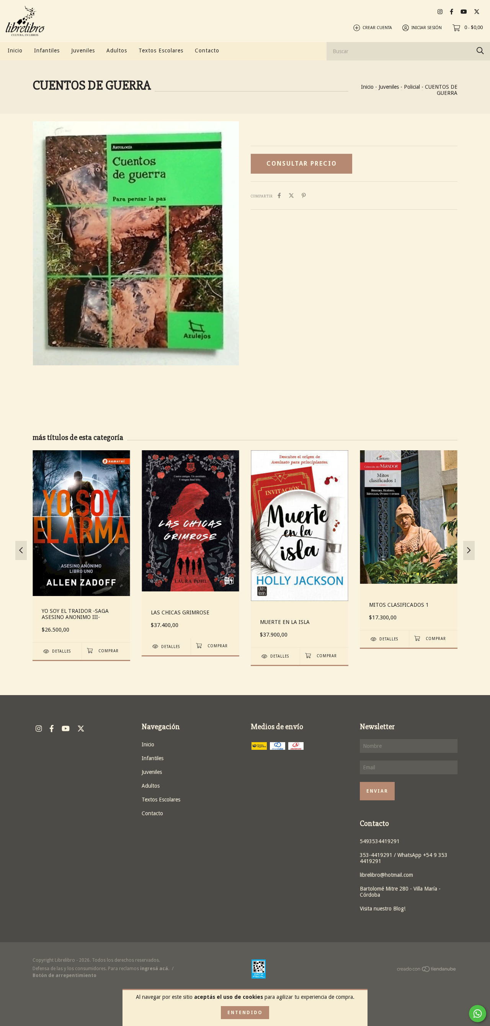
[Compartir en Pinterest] (304, 195)
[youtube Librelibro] (463, 12)
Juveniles (83, 50)
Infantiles (47, 50)
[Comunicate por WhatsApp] (477, 1013)
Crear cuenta (377, 27)
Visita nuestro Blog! (382, 908)
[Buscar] (480, 50)
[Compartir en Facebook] (279, 195)
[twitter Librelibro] (477, 12)
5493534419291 (380, 841)
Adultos (116, 50)
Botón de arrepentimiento (64, 975)
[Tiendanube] (426, 970)
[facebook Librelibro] (451, 12)
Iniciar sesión (427, 27)
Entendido (245, 1012)
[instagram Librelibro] (440, 12)
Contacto (207, 50)
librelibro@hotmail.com (386, 875)
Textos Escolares (161, 50)
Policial (412, 87)
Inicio (15, 50)
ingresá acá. (154, 968)
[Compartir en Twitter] (291, 195)
